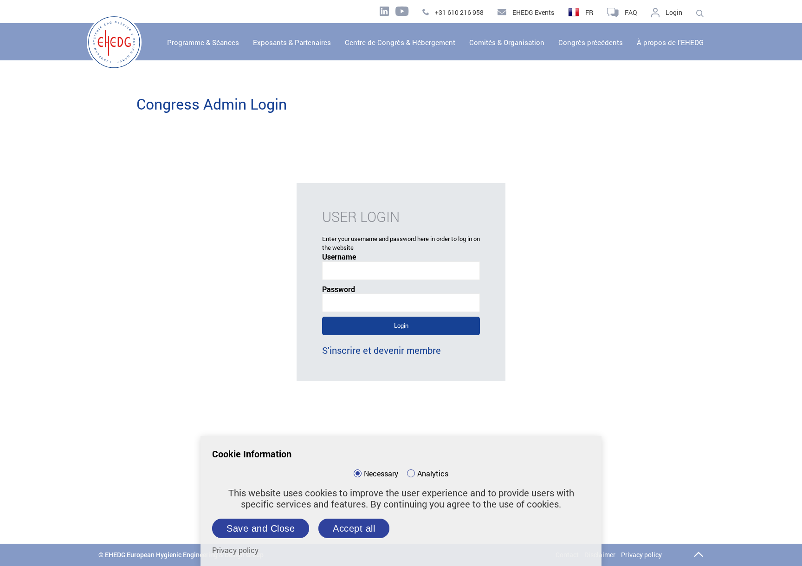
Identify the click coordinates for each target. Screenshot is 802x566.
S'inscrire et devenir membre (381, 350)
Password (338, 289)
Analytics (432, 473)
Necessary (381, 473)
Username (339, 256)
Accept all (354, 528)
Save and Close (260, 528)
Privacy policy (641, 554)
